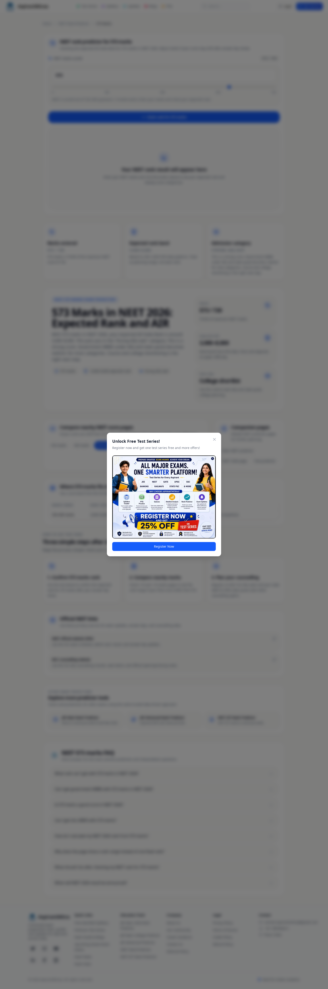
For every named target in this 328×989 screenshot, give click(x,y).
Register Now (164, 546)
